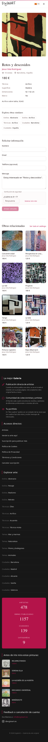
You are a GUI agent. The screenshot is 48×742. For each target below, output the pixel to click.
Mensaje (5, 173)
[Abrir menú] (44, 4)
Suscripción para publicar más (14, 441)
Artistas (5, 430)
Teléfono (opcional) (9, 164)
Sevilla (9, 583)
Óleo (8, 506)
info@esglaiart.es (20, 717)
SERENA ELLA (17, 670)
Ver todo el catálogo (38, 226)
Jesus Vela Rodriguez (11, 69)
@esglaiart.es (11, 721)
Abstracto (11, 117)
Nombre (5, 146)
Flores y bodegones (13, 548)
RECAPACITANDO (19, 661)
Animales (9, 555)
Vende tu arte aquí (9, 435)
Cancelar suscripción (10, 463)
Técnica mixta (11, 527)
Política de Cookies (9, 446)
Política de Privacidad (11, 452)
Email (4, 155)
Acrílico (28, 117)
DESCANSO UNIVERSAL (21, 690)
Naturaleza (9, 541)
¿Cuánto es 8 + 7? (11, 197)
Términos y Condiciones (12, 457)
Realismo (9, 492)
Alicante (9, 576)
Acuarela (9, 520)
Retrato (8, 499)
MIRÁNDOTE (17, 700)
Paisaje (8, 486)
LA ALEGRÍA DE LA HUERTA (22, 680)
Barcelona (21, 73)
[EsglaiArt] (9, 3)
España (29, 73)
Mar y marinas (11, 534)
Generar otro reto (31, 201)
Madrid (9, 569)
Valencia (10, 590)
